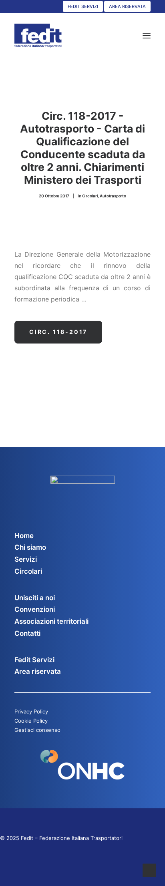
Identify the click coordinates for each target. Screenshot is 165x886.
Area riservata (37, 671)
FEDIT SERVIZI (83, 6)
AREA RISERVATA (127, 6)
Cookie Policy (31, 720)
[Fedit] (38, 36)
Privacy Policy (31, 711)
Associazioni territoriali (51, 621)
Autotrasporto (113, 195)
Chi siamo (30, 547)
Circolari (90, 195)
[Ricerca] (123, 35)
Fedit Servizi (34, 660)
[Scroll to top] (149, 870)
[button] (146, 35)
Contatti (27, 633)
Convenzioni (34, 609)
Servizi (25, 559)
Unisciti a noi (34, 598)
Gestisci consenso (37, 730)
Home (24, 536)
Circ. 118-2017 (58, 331)
